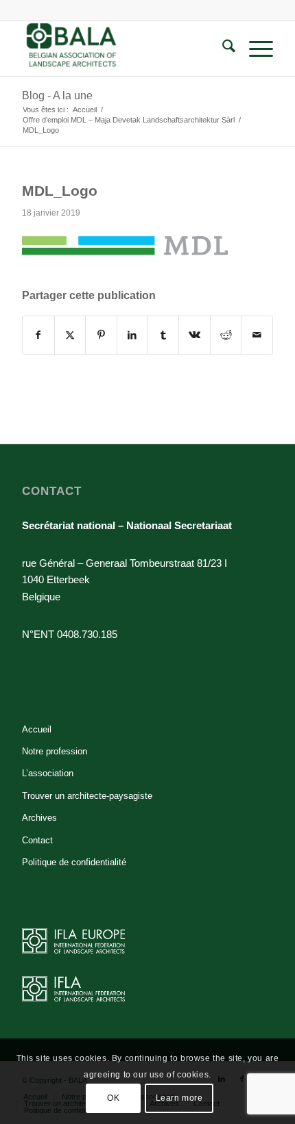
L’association (47, 773)
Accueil (36, 729)
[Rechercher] (222, 48)
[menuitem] (222, 48)
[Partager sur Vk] (194, 335)
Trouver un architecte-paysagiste (87, 796)
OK (113, 1098)
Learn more (179, 1098)
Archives (39, 818)
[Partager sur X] (70, 335)
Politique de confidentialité (74, 862)
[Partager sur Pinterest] (101, 335)
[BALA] (122, 48)
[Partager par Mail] (256, 335)
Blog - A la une (57, 95)
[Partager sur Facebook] (38, 335)
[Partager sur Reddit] (226, 335)
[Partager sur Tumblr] (163, 335)
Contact (37, 840)
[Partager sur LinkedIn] (132, 335)
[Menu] (254, 48)
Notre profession (54, 751)
